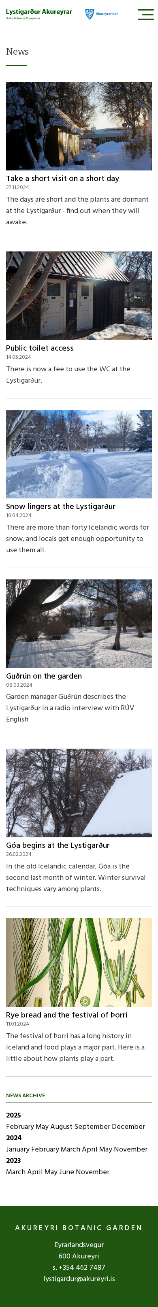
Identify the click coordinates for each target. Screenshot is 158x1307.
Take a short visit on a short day (62, 178)
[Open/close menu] (145, 14)
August (62, 1127)
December (128, 1127)
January (18, 1150)
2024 (14, 1138)
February (21, 1127)
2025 (13, 1116)
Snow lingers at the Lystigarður (60, 506)
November (130, 1150)
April (90, 1150)
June (67, 1172)
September (93, 1127)
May (43, 1127)
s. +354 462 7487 (79, 1268)
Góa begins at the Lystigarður (58, 845)
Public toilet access (40, 348)
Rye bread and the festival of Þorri (67, 1015)
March (71, 1150)
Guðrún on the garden (44, 676)
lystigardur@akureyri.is (79, 1279)
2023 (13, 1161)
